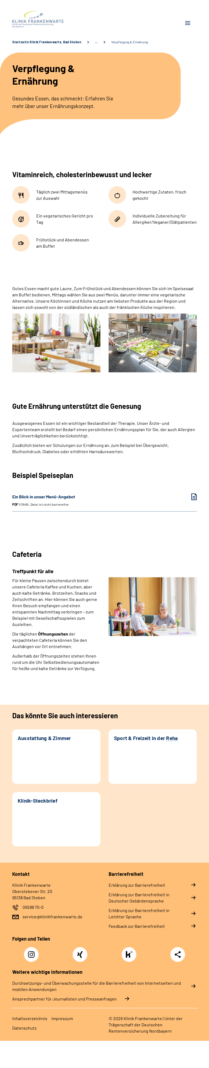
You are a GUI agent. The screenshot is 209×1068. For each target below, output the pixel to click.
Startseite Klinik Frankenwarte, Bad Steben (46, 42)
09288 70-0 (33, 907)
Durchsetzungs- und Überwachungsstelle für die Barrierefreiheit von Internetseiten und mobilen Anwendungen (96, 986)
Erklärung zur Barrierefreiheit (137, 885)
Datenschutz (24, 1027)
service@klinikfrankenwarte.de (52, 916)
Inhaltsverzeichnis (29, 1018)
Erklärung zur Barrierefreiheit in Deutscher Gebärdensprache (139, 897)
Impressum (62, 1018)
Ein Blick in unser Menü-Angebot (43, 500)
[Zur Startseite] (56, 19)
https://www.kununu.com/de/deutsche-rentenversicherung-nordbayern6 (130, 956)
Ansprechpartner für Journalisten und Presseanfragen (64, 998)
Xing (80, 951)
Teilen (178, 954)
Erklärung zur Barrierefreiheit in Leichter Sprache (139, 913)
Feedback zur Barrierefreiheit (137, 926)
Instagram (32, 951)
